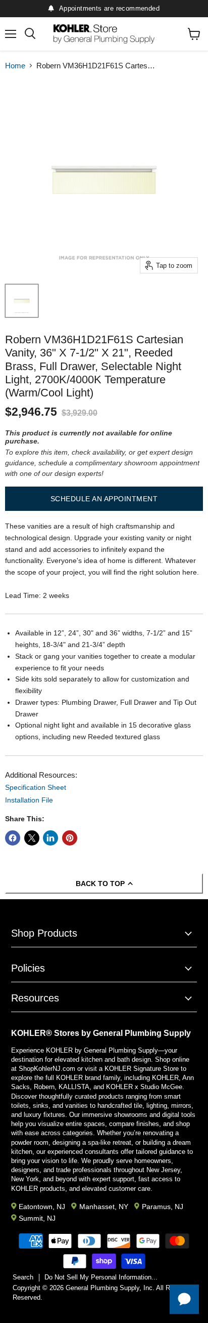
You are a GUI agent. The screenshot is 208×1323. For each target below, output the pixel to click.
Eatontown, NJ (42, 1206)
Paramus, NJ (162, 1206)
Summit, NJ (37, 1218)
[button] (104, 499)
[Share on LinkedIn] (50, 838)
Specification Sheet (35, 787)
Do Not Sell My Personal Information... (101, 1277)
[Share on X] (31, 838)
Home (15, 65)
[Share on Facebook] (12, 838)
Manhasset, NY (103, 1206)
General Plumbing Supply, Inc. (110, 1288)
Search (23, 1277)
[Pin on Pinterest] (69, 838)
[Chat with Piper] (184, 1299)
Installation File (29, 800)
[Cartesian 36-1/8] (22, 301)
